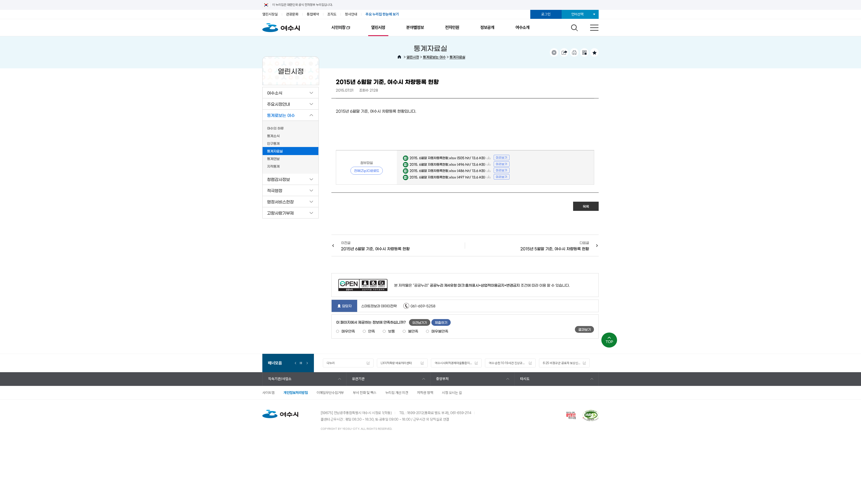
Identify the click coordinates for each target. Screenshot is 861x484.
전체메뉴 (590, 26)
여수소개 (522, 27)
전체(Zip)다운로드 (366, 170)
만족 (371, 331)
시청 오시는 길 (452, 393)
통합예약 (313, 14)
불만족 (413, 331)
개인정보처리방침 (295, 393)
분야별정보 (415, 27)
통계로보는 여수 (434, 56)
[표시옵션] (554, 52)
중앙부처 (442, 379)
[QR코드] (584, 52)
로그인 (545, 14)
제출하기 (441, 322)
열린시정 (378, 27)
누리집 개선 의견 (396, 393)
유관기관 (358, 379)
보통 (391, 331)
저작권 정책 (425, 393)
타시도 (525, 379)
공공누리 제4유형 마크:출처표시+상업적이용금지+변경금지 (475, 285)
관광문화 (292, 14)
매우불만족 (439, 331)
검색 (573, 26)
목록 (586, 206)
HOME (399, 57)
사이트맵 (268, 393)
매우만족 (348, 331)
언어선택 (577, 14)
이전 (296, 363)
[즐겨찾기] (594, 52)
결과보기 (584, 329)
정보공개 (487, 27)
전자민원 (452, 27)
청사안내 (351, 14)
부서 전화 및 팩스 (364, 393)
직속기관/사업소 (279, 379)
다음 (306, 363)
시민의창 (333, 30)
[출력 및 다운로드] (574, 52)
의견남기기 (419, 322)
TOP (609, 341)
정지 (301, 363)
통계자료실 (457, 56)
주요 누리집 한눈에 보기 (382, 14)
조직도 (332, 14)
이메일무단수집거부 (330, 393)
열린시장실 (270, 14)
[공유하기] (564, 52)
